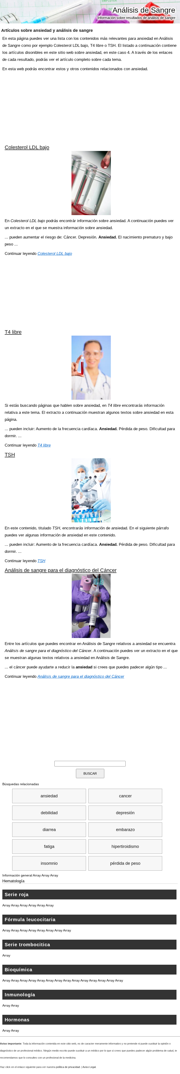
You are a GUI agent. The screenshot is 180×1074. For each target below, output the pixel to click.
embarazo (125, 829)
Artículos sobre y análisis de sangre (47, 30)
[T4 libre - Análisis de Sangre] (91, 368)
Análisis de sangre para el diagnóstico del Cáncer (60, 570)
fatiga (49, 846)
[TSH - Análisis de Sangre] (91, 490)
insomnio (49, 863)
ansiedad (49, 796)
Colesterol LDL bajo (27, 147)
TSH (10, 455)
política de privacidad (68, 1067)
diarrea (49, 829)
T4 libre (13, 332)
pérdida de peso (125, 863)
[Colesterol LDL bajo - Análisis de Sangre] (91, 183)
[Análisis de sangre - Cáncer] (91, 606)
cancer (125, 796)
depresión (125, 812)
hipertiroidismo (125, 846)
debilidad (49, 812)
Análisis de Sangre (143, 10)
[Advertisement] (91, 107)
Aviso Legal (89, 1067)
